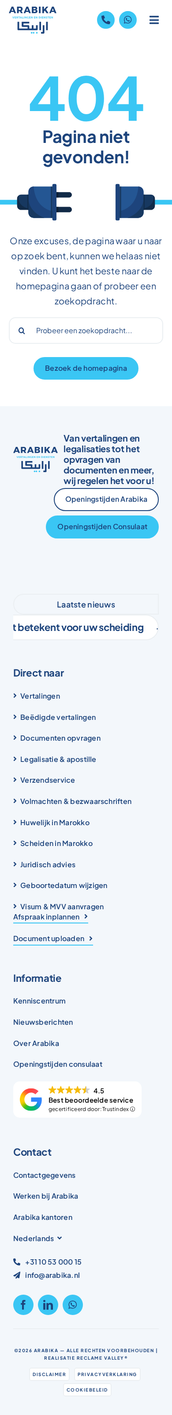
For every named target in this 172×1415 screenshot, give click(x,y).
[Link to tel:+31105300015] (106, 20)
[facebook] (23, 1305)
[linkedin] (48, 1305)
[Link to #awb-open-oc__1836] (154, 20)
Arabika (46, 1350)
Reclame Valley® (102, 1358)
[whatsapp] (73, 1305)
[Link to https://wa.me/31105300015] (128, 20)
